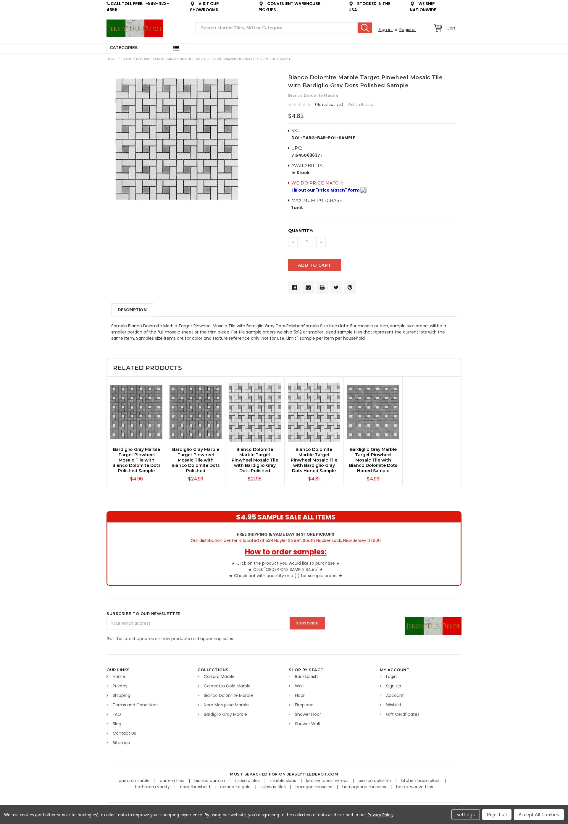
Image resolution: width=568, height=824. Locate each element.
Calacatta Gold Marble (227, 686)
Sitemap (121, 743)
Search (365, 27)
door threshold (195, 787)
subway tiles (274, 787)
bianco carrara (210, 780)
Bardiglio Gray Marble (225, 714)
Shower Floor (308, 714)
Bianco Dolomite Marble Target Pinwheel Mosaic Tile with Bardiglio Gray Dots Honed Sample (314, 460)
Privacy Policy (380, 814)
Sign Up (393, 686)
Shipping (121, 695)
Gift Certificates (402, 714)
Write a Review (360, 104)
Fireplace (304, 705)
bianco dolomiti (375, 780)
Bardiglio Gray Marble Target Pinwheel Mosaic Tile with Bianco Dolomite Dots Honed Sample (373, 460)
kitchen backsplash (421, 780)
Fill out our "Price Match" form (325, 190)
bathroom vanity (153, 787)
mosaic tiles (248, 780)
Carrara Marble (219, 676)
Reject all (497, 814)
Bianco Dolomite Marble (228, 695)
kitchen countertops (328, 780)
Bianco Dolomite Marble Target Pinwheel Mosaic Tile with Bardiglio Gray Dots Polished (255, 460)
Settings (465, 814)
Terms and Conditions (136, 705)
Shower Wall (307, 724)
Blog (117, 724)
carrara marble (135, 780)
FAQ (117, 714)
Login (391, 676)
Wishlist (393, 705)
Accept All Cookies (539, 814)
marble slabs (283, 780)
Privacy (120, 686)
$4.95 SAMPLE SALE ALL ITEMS (285, 517)
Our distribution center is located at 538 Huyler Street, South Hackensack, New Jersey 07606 (286, 537)
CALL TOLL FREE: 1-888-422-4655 (137, 7)
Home (111, 59)
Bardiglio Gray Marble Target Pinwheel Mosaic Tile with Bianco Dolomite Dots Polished (196, 460)
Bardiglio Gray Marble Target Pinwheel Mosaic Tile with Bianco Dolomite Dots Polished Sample (136, 460)
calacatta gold (236, 787)
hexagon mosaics (314, 787)
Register (407, 30)
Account (395, 695)
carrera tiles (172, 780)
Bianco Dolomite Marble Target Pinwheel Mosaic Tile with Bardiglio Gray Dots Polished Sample (207, 59)
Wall (299, 686)
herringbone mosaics (364, 787)
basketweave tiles (414, 787)
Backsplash (306, 676)
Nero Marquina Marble (226, 705)
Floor (300, 695)
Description (132, 310)
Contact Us (124, 733)
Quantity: (300, 230)
